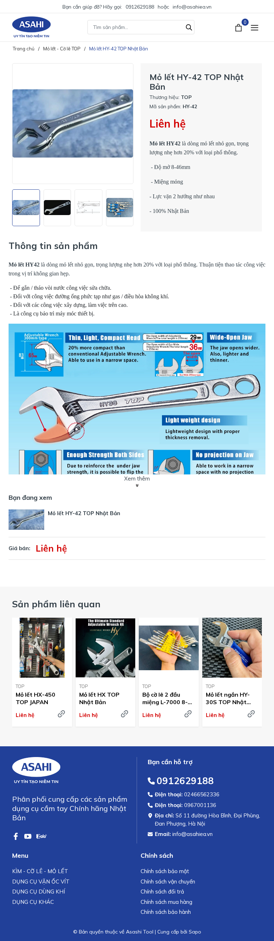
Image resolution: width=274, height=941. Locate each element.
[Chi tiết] (61, 714)
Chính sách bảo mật (165, 871)
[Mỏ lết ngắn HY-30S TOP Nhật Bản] (232, 648)
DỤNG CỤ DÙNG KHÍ (38, 891)
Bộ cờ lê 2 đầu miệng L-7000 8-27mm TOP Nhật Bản (165, 698)
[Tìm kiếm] (189, 26)
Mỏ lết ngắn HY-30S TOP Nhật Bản (228, 698)
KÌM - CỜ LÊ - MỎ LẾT (40, 871)
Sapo (195, 931)
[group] (72, 124)
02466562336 (201, 794)
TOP (20, 686)
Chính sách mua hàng (166, 901)
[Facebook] (16, 835)
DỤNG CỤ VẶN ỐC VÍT (41, 881)
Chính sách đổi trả (162, 891)
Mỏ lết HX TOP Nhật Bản (99, 698)
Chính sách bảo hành (166, 911)
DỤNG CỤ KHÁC (33, 901)
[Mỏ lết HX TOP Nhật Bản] (106, 648)
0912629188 (140, 7)
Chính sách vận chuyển (168, 881)
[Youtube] (28, 835)
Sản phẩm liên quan (56, 603)
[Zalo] (41, 835)
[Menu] (254, 27)
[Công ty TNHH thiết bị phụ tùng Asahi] (31, 27)
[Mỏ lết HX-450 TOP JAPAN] (42, 648)
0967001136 (200, 805)
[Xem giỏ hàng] (239, 27)
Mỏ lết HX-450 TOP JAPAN (35, 698)
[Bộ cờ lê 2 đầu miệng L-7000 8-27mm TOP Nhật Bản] (169, 648)
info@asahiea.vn (192, 7)
